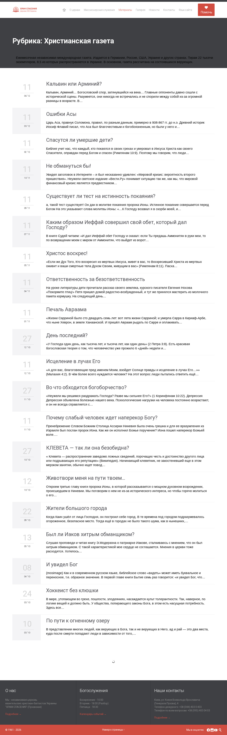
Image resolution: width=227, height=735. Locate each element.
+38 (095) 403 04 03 (199, 710)
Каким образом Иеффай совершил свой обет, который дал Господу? (116, 224)
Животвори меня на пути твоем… (85, 478)
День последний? (67, 335)
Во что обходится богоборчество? (86, 387)
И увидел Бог (62, 564)
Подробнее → (13, 714)
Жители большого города (76, 508)
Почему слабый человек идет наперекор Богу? (101, 418)
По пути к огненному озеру (78, 621)
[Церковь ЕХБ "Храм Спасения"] (24, 10)
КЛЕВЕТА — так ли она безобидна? (87, 448)
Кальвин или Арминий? (74, 84)
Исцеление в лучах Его (73, 361)
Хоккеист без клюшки (72, 590)
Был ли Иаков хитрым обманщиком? (90, 534)
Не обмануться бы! (68, 166)
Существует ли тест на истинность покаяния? (100, 196)
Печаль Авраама (66, 309)
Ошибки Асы (61, 114)
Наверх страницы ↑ (113, 729)
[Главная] (64, 10)
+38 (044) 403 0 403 (190, 707)
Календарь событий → (93, 714)
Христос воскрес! (66, 253)
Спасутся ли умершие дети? (79, 140)
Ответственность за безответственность (95, 279)
